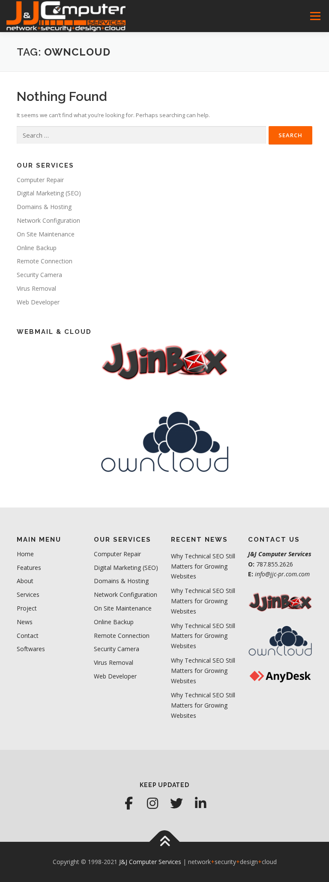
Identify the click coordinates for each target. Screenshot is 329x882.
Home (25, 554)
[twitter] (176, 803)
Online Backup (37, 248)
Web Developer (38, 302)
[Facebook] (128, 803)
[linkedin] (200, 803)
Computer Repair (40, 180)
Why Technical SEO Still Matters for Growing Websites (203, 566)
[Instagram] (152, 803)
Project (27, 608)
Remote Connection (44, 261)
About (25, 581)
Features (29, 567)
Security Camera (39, 275)
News (25, 622)
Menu (315, 16)
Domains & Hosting (44, 207)
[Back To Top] (165, 842)
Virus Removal (36, 288)
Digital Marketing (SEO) (49, 193)
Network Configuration (48, 220)
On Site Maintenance (46, 234)
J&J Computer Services (150, 862)
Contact (28, 635)
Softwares (31, 649)
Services (28, 594)
